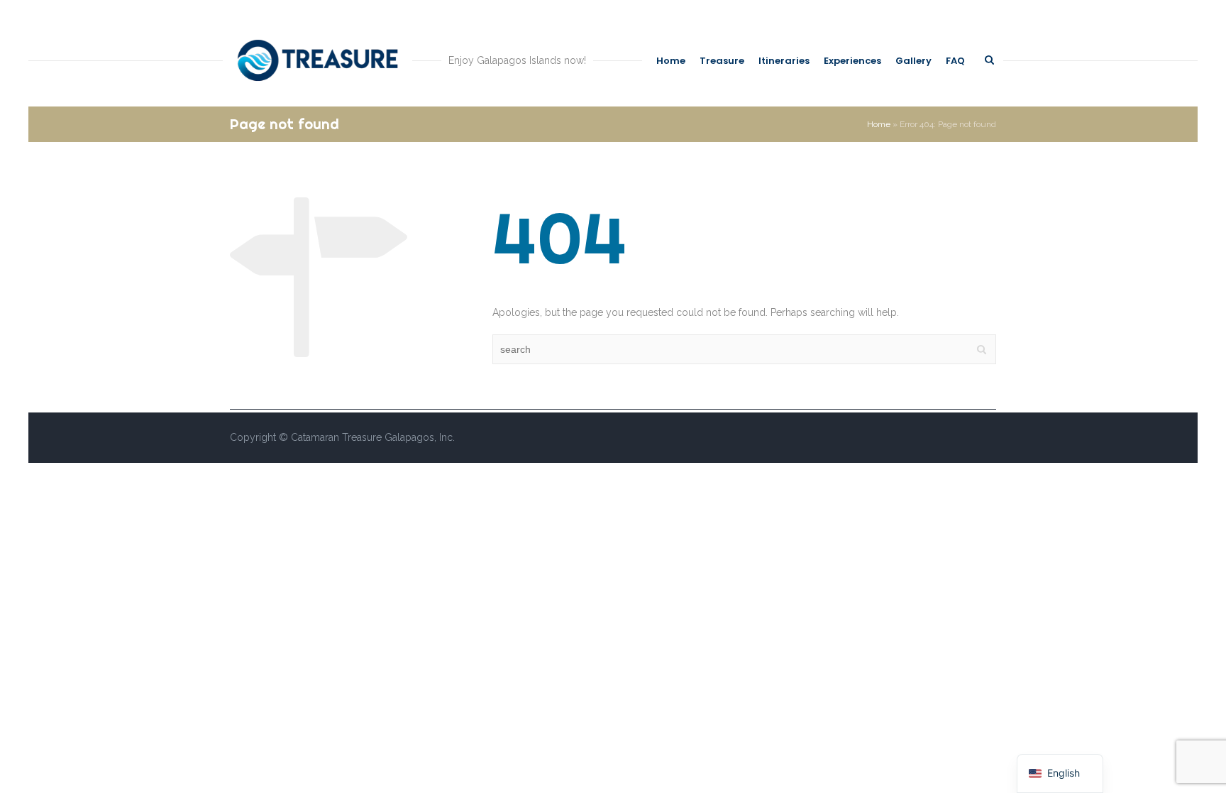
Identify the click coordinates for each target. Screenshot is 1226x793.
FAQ (955, 60)
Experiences (852, 60)
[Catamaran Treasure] (317, 60)
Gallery (913, 60)
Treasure (722, 60)
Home (670, 60)
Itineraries (784, 60)
